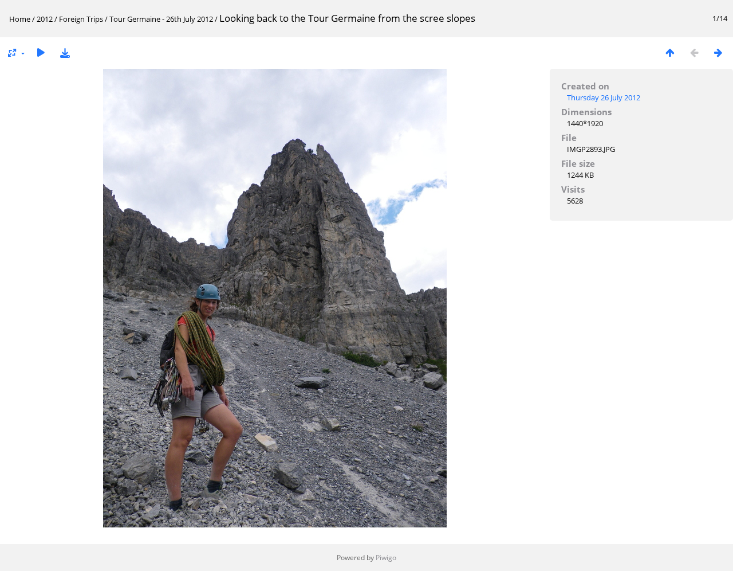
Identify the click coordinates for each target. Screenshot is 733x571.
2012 (45, 19)
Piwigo (386, 557)
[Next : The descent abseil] (718, 52)
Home (19, 19)
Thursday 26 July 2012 (603, 97)
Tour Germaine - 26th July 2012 (161, 19)
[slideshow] (41, 52)
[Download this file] (65, 52)
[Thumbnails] (670, 52)
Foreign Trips (81, 19)
